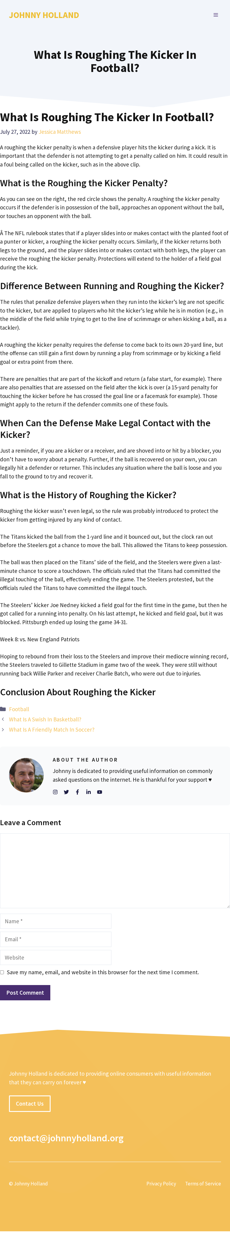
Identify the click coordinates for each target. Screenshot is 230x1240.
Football (19, 709)
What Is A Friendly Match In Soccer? (52, 729)
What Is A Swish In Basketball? (45, 719)
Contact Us (30, 1103)
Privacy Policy (161, 1183)
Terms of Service (203, 1183)
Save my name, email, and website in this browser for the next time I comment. (103, 972)
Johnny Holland (44, 14)
